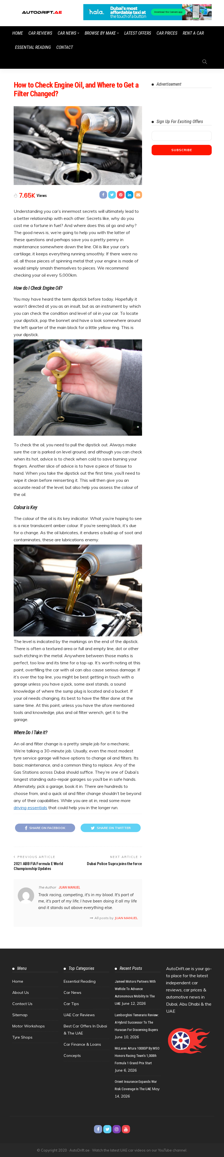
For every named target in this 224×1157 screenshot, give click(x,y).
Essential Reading (33, 47)
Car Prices (167, 33)
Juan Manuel (69, 887)
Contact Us (22, 1003)
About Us (20, 992)
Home (17, 33)
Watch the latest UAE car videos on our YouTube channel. (139, 1150)
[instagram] (117, 1129)
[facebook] (98, 1129)
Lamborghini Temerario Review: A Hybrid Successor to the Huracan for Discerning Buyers (137, 1022)
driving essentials (30, 807)
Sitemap (20, 1014)
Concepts (72, 1055)
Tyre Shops (22, 1037)
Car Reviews (40, 33)
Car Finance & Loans (82, 1044)
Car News (67, 33)
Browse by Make (100, 33)
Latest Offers (137, 33)
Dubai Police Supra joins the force (114, 863)
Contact (64, 47)
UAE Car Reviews (79, 1014)
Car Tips (71, 1003)
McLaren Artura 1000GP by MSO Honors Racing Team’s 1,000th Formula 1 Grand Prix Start (137, 1055)
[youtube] (126, 1129)
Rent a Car (193, 33)
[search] (205, 62)
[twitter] (107, 1129)
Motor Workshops (28, 1026)
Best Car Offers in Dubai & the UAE (85, 1030)
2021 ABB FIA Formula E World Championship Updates (38, 866)
